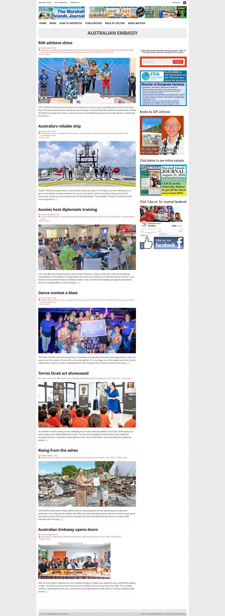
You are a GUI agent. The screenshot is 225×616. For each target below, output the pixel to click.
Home (42, 23)
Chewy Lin (57, 300)
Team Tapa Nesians (50, 302)
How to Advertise (61, 3)
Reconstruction (89, 457)
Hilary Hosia (110, 133)
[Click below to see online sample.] (163, 180)
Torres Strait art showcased (63, 373)
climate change (86, 537)
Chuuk (76, 50)
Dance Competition (67, 300)
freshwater (101, 133)
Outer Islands (118, 133)
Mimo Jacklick (54, 52)
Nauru (73, 52)
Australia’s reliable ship (59, 126)
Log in (143, 614)
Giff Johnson (97, 50)
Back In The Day (115, 23)
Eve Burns (57, 457)
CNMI (81, 50)
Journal (42, 48)
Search (177, 3)
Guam (104, 50)
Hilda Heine (110, 50)
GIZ (65, 457)
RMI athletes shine (55, 42)
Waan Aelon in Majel (107, 457)
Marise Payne (95, 537)
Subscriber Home (44, 3)
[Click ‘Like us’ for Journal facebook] (163, 227)
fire (62, 457)
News (52, 23)
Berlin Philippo (68, 50)
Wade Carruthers (116, 537)
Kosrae (117, 50)
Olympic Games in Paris (83, 52)
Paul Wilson (100, 52)
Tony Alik (97, 457)
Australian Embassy (56, 50)
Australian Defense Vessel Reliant (67, 133)
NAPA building (105, 537)
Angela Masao (45, 50)
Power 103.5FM (107, 300)
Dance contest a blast (57, 292)
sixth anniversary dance (120, 300)
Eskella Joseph (88, 50)
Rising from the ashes (58, 450)
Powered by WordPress (154, 614)
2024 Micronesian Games (49, 133)
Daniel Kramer (78, 300)
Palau (93, 52)
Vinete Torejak (108, 52)
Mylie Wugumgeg (65, 52)
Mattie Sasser (124, 50)
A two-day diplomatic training (50, 217)
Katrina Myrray (72, 457)
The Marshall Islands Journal (56, 614)
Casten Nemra (76, 537)
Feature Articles (45, 539)
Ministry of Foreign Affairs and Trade (102, 217)
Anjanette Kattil (45, 537)
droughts (95, 133)
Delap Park (87, 300)
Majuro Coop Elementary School (101, 378)
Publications (75, 3)
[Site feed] (185, 2)
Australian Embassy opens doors (68, 529)
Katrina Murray (85, 217)
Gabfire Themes (179, 614)
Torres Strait (115, 378)
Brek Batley (76, 217)
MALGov (80, 457)
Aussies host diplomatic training (67, 209)
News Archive (136, 23)
